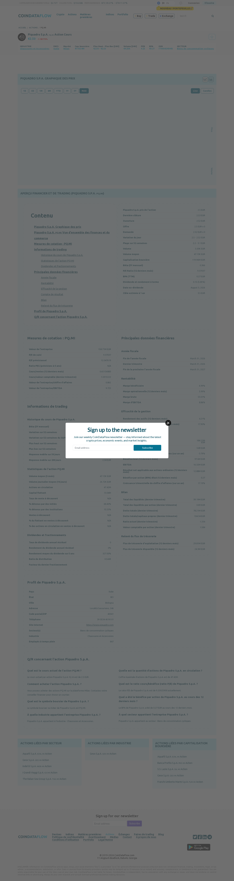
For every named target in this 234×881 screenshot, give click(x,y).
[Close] (168, 423)
